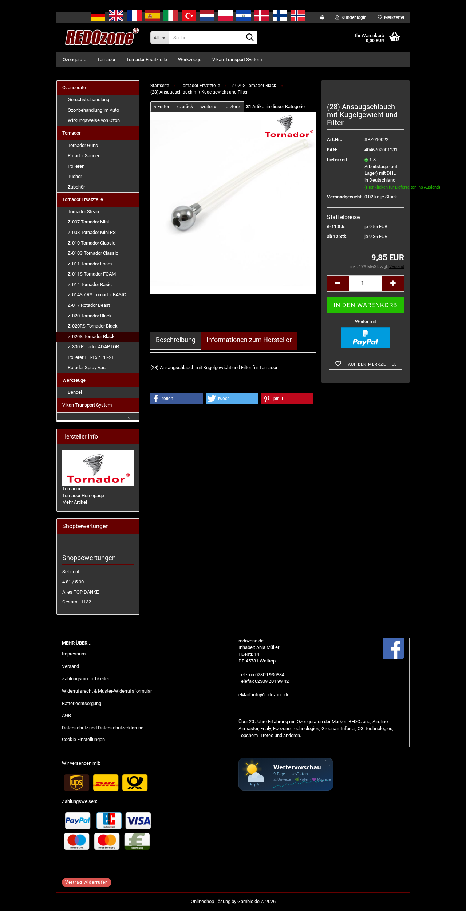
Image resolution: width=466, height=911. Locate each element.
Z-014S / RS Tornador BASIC (97, 294)
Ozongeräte (74, 59)
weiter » (208, 106)
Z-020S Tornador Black (91, 336)
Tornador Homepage (83, 495)
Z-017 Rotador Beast (89, 305)
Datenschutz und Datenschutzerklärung (102, 727)
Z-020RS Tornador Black (93, 326)
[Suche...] (250, 37)
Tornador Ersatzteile (146, 59)
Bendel (75, 392)
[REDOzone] (100, 37)
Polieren (76, 166)
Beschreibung (176, 340)
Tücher (75, 176)
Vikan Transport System (237, 59)
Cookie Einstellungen (83, 739)
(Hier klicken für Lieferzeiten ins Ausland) (402, 187)
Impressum (74, 654)
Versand (70, 666)
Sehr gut (70, 571)
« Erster (161, 106)
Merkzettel (393, 17)
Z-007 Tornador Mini (88, 222)
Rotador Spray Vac (87, 367)
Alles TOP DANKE (80, 592)
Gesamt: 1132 (76, 602)
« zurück (184, 106)
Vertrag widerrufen (86, 882)
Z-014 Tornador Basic (90, 284)
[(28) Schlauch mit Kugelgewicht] (233, 203)
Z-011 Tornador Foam (90, 263)
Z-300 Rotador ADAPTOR (93, 346)
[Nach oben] (446, 900)
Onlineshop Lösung (210, 901)
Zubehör (76, 187)
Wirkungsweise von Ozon (94, 120)
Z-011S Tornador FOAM (92, 274)
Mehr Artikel (74, 502)
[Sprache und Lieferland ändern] (322, 17)
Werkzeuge (189, 59)
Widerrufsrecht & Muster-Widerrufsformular (107, 691)
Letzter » (232, 106)
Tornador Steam (84, 211)
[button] (338, 283)
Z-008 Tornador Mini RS (92, 232)
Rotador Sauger (83, 155)
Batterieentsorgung (81, 703)
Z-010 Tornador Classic (91, 243)
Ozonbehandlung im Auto (93, 110)
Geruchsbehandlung (88, 99)
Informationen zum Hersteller (249, 340)
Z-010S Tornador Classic (93, 253)
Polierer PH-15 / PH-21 (91, 357)
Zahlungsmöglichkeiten (86, 678)
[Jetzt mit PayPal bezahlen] (365, 337)
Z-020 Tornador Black (90, 315)
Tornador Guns (83, 145)
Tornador (106, 59)
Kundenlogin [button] (353, 17)
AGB (66, 715)
